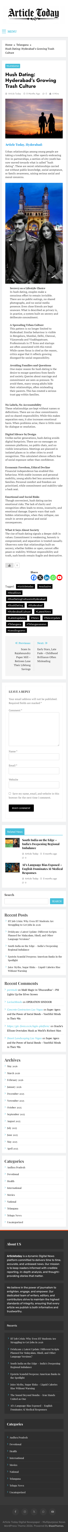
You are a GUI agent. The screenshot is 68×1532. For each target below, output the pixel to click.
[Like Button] (9, 565)
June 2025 (12, 1135)
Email (13, 765)
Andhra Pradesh (16, 1167)
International (14, 1188)
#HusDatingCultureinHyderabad (27, 599)
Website (13, 779)
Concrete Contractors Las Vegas (25, 1009)
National (11, 1201)
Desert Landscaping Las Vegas (24, 1038)
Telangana (12, 66)
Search (9, 895)
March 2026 (13, 1073)
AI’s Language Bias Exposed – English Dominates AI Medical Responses (42, 869)
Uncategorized (15, 1222)
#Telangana (14, 624)
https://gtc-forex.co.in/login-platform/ (28, 1026)
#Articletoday (25, 586)
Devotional (13, 1174)
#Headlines (14, 593)
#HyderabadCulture (19, 611)
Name (13, 751)
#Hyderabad (35, 605)
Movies (11, 1194)
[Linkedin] (47, 577)
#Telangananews (36, 624)
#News (35, 618)
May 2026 (12, 1066)
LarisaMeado (14, 1002)
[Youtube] (59, 577)
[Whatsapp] (53, 577)
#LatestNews (43, 611)
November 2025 (15, 1100)
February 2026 (15, 1080)
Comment (15, 710)
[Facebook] (34, 577)
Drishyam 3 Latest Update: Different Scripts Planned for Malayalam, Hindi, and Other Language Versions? (32, 935)
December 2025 (15, 1093)
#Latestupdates (17, 618)
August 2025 (13, 1121)
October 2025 (14, 1107)
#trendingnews (16, 630)
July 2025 (12, 1128)
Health (10, 1181)
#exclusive (45, 586)
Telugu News (14, 1215)
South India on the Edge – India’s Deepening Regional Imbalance (40, 844)
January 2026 (14, 1087)
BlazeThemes (56, 1526)
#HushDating (15, 605)
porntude (12, 990)
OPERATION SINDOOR (39, 1002)
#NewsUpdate (52, 618)
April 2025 (12, 1148)
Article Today (14, 93)
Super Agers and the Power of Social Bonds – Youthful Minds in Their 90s (34, 1014)
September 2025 (16, 1114)
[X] (40, 577)
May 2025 (12, 1141)
